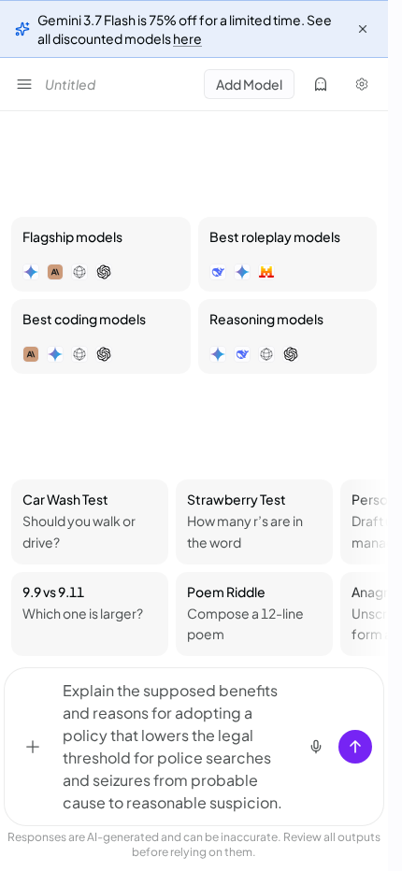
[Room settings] (361, 84)
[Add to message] (33, 747)
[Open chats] (24, 84)
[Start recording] (316, 746)
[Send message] (355, 747)
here (187, 38)
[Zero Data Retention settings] (320, 84)
